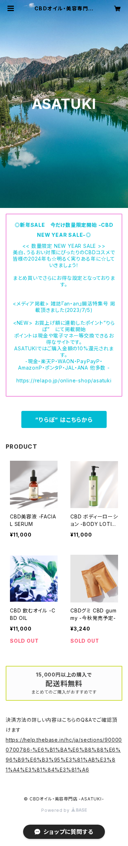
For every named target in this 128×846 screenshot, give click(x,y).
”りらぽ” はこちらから (64, 419)
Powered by (56, 810)
